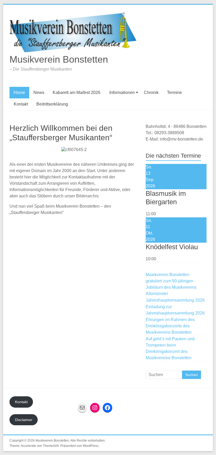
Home (19, 92)
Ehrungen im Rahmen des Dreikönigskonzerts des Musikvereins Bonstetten (170, 325)
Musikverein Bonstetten (58, 59)
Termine (174, 92)
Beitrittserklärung (52, 104)
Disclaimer (23, 420)
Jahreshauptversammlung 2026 (175, 300)
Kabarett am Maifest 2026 (76, 92)
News (38, 92)
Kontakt (21, 104)
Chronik (151, 92)
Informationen (122, 92)
